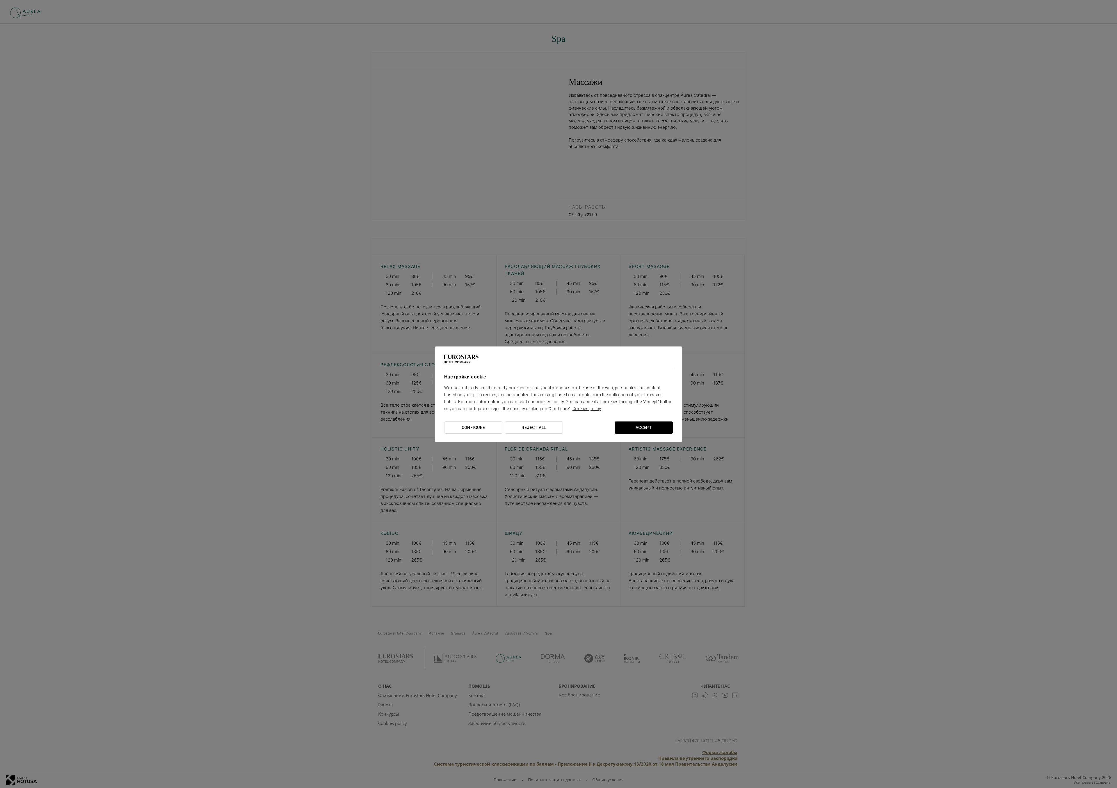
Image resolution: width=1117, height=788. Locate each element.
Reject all (534, 427)
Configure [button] (473, 427)
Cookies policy (586, 408)
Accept (644, 427)
